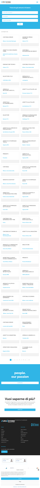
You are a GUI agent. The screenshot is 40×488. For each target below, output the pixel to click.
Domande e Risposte (4, 440)
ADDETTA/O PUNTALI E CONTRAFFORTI (28, 193)
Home (2, 429)
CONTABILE (6, 166)
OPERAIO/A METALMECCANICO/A (28, 271)
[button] (38, 469)
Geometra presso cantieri (27, 38)
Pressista (5, 153)
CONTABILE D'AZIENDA (28, 296)
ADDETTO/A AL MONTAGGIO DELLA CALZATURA (27, 219)
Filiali (2, 437)
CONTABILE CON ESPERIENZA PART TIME (9, 219)
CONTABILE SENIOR (8, 37)
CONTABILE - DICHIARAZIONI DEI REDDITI (29, 51)
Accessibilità (23, 442)
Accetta (20, 478)
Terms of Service (23, 429)
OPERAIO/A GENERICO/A (28, 335)
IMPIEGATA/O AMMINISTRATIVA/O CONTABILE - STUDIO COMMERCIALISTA (27, 77)
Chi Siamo (3, 431)
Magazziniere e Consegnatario (26, 323)
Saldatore (6, 115)
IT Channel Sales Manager (27, 348)
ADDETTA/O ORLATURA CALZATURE (28, 128)
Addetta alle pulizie (28, 102)
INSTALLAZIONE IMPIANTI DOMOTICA (29, 141)
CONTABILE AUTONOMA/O (10, 231)
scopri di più (20, 382)
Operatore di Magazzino (10, 347)
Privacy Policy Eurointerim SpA (22, 486)
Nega (20, 481)
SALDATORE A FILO (8, 76)
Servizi (2, 435)
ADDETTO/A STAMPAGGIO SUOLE (29, 180)
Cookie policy (15, 486)
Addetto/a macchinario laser (10, 51)
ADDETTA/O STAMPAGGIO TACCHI (10, 141)
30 (29, 359)
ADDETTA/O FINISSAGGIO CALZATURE (29, 206)
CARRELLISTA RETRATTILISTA (7, 271)
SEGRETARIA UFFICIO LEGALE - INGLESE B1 (27, 284)
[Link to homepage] (8, 421)
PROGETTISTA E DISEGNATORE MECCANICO (29, 310)
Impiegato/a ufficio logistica (8, 284)
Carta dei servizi (23, 434)
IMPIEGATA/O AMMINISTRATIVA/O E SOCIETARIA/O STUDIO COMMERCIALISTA (10, 245)
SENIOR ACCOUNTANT (8, 179)
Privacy (22, 431)
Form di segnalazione (24, 440)
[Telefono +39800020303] (35, 424)
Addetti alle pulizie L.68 (29, 89)
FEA (21, 437)
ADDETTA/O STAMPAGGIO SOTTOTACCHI (10, 206)
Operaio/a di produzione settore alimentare (29, 116)
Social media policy (24, 432)
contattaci (20, 409)
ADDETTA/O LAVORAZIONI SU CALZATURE (29, 167)
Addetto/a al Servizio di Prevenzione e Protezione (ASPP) (10, 128)
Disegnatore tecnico (9, 64)
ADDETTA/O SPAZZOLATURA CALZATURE (26, 154)
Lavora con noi (3, 442)
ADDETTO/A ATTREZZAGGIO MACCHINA (10, 193)
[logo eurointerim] (5, 2)
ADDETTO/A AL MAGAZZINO (29, 231)
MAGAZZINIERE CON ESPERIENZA (8, 297)
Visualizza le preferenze (20, 484)
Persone (2, 434)
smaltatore (25, 244)
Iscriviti (4, 451)
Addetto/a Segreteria (9, 335)
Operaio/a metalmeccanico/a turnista (8, 90)
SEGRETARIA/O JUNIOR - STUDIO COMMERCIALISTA (10, 258)
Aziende (2, 432)
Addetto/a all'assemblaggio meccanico (8, 103)
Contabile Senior (8, 322)
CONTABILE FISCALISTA (28, 64)
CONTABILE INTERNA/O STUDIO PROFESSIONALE (8, 310)
